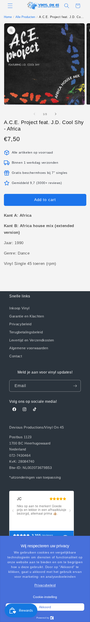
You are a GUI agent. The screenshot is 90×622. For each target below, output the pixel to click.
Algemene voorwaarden (28, 348)
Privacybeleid (20, 324)
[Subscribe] (75, 386)
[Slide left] (34, 114)
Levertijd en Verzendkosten (31, 340)
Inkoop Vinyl (19, 308)
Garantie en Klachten (26, 316)
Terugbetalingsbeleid (26, 332)
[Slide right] (56, 114)
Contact (15, 356)
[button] (10, 5)
